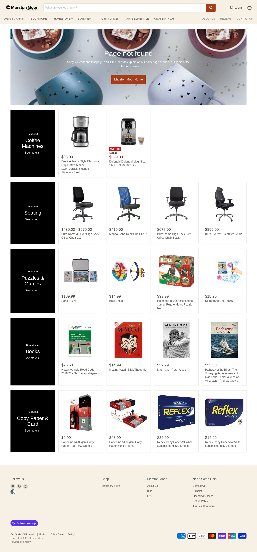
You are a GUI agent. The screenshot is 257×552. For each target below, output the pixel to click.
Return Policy (200, 500)
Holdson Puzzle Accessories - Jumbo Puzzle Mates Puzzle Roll (175, 304)
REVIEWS (225, 18)
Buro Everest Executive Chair (223, 234)
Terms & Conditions (204, 506)
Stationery (85, 18)
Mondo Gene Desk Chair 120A (128, 234)
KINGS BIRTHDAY (164, 18)
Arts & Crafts (14, 18)
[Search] (211, 8)
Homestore (62, 18)
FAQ (149, 495)
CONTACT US (245, 18)
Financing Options (203, 495)
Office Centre (57, 534)
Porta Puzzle (69, 300)
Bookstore (39, 18)
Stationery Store (111, 485)
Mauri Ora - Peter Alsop (171, 369)
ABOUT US (208, 18)
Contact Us (199, 485)
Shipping (197, 490)
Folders (43, 534)
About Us (152, 485)
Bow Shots (116, 300)
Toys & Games (109, 18)
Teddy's (72, 534)
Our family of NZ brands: (22, 534)
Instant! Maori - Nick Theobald (127, 369)
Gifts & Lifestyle (137, 18)
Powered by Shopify (20, 541)
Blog (149, 490)
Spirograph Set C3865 (219, 300)
